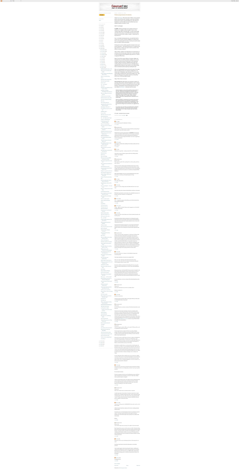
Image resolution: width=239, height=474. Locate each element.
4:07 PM (116, 455)
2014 (101, 41)
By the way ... (103, 154)
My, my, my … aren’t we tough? (106, 276)
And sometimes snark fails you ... (106, 172)
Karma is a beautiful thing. (105, 76)
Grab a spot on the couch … (105, 216)
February (102, 65)
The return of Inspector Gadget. (106, 99)
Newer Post (116, 465)
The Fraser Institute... (104, 205)
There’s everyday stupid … (105, 198)
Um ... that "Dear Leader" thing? (106, 117)
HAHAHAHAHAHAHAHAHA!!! (106, 304)
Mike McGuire (119, 17)
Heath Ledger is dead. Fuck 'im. (106, 260)
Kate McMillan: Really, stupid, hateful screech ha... (106, 143)
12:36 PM (117, 139)
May (102, 61)
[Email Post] (127, 115)
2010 (101, 45)
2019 (101, 37)
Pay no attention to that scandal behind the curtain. (106, 194)
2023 (101, 30)
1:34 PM (116, 195)
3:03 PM (116, 362)
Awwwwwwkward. (104, 314)
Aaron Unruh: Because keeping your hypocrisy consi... (106, 287)
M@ (116, 149)
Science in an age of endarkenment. (104, 284)
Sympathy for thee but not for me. (106, 131)
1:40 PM (116, 210)
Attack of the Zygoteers (105, 240)
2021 (101, 33)
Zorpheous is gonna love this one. (106, 170)
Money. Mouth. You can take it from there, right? (106, 296)
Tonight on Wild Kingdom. (105, 119)
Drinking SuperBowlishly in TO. (106, 68)
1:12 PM (116, 176)
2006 (101, 342)
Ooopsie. (102, 326)
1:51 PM (116, 230)
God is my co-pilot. (104, 294)
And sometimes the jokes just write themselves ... (106, 252)
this (121, 290)
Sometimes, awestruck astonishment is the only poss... (106, 91)
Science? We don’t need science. (106, 176)
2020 (101, 35)
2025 (101, 27)
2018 (101, 38)
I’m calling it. (103, 338)
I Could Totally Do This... (105, 191)
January (102, 67)
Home (127, 465)
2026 (101, 25)
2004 (101, 345)
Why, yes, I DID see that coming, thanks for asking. (106, 238)
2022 (101, 32)
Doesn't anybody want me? (105, 322)
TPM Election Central (124, 318)
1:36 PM (116, 203)
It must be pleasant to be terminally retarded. (105, 122)
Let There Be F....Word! (105, 307)
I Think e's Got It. (104, 225)
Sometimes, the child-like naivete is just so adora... (106, 88)
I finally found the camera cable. (106, 97)
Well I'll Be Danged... (104, 208)
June (102, 59)
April (102, 62)
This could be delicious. (105, 102)
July (102, 57)
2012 (101, 43)
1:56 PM (116, 249)
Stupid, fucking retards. (105, 212)
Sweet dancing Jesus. (104, 116)
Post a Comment (117, 463)
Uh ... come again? (104, 84)
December (103, 49)
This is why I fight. (104, 156)
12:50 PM (117, 146)
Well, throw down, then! (105, 306)
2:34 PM (116, 291)
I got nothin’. (103, 269)
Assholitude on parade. (105, 264)
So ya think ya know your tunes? (106, 327)
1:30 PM (116, 182)
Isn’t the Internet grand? (105, 272)
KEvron (117, 402)
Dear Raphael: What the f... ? (106, 106)
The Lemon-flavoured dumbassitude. (104, 258)
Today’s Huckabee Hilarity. (105, 200)
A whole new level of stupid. (106, 96)
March (102, 64)
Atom (100, 20)
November (103, 51)
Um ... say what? (103, 217)
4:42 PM (116, 460)
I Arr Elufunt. (103, 203)
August (102, 56)
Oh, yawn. (102, 100)
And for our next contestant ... (106, 289)
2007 (101, 341)
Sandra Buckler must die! (105, 166)
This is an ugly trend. (104, 318)
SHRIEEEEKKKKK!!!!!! (105, 135)
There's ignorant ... (104, 312)
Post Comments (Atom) (123, 467)
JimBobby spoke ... (104, 111)
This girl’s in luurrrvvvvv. (105, 214)
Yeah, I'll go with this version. (106, 332)
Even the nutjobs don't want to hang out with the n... (106, 181)
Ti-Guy (117, 184)
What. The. (103, 85)
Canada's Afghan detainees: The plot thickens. (106, 220)
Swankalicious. (103, 298)
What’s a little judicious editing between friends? (106, 302)
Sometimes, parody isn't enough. (106, 241)
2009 (101, 46)
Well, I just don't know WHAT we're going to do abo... (106, 158)
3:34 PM (116, 399)
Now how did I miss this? (105, 335)
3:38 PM (116, 420)
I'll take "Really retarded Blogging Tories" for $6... (107, 74)
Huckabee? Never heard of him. (106, 79)
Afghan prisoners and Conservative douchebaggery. (106, 249)
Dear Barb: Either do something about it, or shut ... (106, 246)
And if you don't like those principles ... (105, 233)
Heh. (102, 178)
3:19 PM (116, 385)
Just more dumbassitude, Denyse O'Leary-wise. (106, 168)
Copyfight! (103, 324)
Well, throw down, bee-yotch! (106, 114)
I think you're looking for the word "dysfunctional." (106, 262)
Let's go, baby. (103, 113)
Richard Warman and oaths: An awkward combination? (106, 279)
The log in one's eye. (104, 206)
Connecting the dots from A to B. (106, 333)
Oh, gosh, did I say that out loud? (106, 226)
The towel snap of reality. (105, 81)
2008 (101, 48)
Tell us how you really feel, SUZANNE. (105, 330)
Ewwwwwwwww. (104, 153)
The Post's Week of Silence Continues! (105, 230)
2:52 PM (116, 301)
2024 (101, 28)
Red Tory (117, 142)
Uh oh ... (102, 77)
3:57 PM (116, 436)
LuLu (117, 121)
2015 (101, 40)
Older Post (138, 465)
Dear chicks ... (103, 235)
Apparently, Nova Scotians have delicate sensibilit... (106, 105)
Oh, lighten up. (103, 300)
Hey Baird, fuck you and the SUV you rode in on (106, 151)
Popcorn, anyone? (104, 145)
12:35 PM (117, 124)
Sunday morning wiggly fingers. (106, 337)
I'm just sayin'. (103, 82)
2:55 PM (116, 321)
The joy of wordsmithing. (105, 123)
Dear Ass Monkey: (104, 228)
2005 (101, 344)
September (103, 54)
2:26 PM (116, 282)
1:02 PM (116, 156)
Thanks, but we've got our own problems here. (106, 133)
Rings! (102, 202)
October (102, 53)
